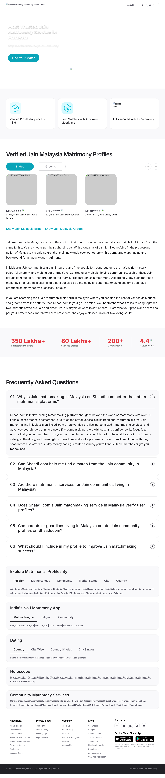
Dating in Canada (36, 658)
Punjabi (30, 625)
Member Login (16, 726)
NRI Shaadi (95, 705)
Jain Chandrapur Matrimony (94, 593)
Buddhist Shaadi (65, 701)
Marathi (21, 625)
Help (141, 5)
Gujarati (44, 625)
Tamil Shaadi (122, 705)
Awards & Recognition (71, 737)
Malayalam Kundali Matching (88, 677)
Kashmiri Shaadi (17, 705)
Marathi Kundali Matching (114, 677)
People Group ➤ (153, 769)
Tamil (51, 625)
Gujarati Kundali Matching (139, 677)
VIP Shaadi (93, 726)
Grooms (50, 166)
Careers (65, 733)
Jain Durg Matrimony (43, 589)
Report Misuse (42, 737)
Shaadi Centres (94, 733)
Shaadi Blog (67, 730)
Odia (37, 625)
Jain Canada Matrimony (21, 589)
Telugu (59, 625)
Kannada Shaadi (138, 701)
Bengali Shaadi (50, 701)
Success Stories (16, 753)
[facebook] (117, 725)
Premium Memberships (20, 741)
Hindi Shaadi (97, 701)
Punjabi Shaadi (108, 705)
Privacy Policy (42, 730)
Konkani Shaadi (33, 705)
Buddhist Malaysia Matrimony (68, 589)
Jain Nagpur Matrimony (94, 589)
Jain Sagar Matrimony (45, 593)
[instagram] (123, 725)
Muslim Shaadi (82, 705)
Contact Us (14, 749)
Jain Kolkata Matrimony (117, 589)
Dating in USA (64, 658)
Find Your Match (23, 58)
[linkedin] (130, 725)
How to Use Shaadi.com (20, 737)
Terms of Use (41, 726)
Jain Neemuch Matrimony (22, 593)
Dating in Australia (18, 658)
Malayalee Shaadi (50, 705)
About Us (66, 726)
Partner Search (16, 733)
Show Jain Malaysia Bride (24, 228)
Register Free (15, 730)
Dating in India (79, 658)
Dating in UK (51, 658)
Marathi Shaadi (17, 701)
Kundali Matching (18, 677)
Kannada (79, 625)
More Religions (115, 593)
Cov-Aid (65, 741)
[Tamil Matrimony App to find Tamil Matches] (124, 739)
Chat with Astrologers (97, 757)
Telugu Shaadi (136, 705)
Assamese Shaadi (33, 701)
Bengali (13, 625)
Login (151, 5)
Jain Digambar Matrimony (141, 589)
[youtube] (144, 725)
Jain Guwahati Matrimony (68, 593)
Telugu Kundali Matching (61, 677)
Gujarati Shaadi (111, 701)
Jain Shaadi (124, 701)
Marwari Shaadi (67, 705)
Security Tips (41, 733)
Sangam (92, 730)
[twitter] (137, 725)
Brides (20, 166)
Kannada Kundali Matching (22, 681)
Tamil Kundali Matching (38, 677)
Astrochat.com (94, 753)
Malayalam (68, 625)
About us (131, 5)
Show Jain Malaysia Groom (64, 228)
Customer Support (17, 745)
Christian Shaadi (82, 701)
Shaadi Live (93, 741)
